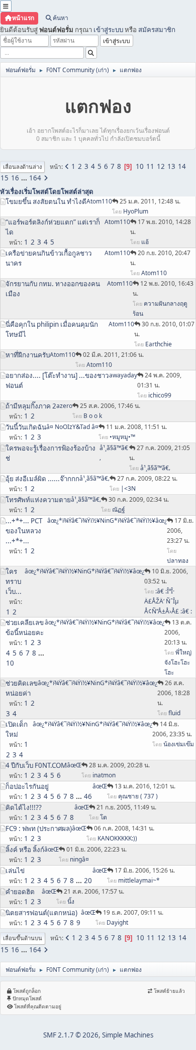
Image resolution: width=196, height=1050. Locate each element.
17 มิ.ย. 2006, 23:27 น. (180, 530)
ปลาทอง (177, 560)
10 (140, 166)
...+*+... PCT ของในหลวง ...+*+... (24, 530)
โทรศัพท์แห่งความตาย (38, 499)
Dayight (117, 922)
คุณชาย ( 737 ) (138, 796)
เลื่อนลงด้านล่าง (22, 166)
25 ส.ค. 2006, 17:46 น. (110, 405)
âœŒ (74, 765)
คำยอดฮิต (20, 891)
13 (171, 166)
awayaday (123, 375)
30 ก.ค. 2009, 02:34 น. (139, 499)
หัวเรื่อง (11, 191)
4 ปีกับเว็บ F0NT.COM (36, 765)
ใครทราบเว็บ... (14, 581)
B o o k (92, 415)
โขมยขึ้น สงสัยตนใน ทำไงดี (46, 201)
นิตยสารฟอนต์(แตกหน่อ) (41, 912)
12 (161, 166)
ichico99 (159, 395)
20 (88, 880)
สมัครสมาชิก (156, 29)
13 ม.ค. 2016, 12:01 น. (145, 786)
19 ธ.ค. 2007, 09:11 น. (133, 912)
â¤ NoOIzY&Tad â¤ (72, 427)
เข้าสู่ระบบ (108, 29)
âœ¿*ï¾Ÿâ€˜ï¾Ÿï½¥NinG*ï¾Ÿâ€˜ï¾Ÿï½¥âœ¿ (107, 520)
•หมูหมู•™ (122, 437)
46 (88, 796)
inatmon (104, 775)
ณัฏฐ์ (118, 509)
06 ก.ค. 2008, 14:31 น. (124, 828)
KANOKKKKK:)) (117, 838)
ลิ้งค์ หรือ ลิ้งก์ (25, 849)
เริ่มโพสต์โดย (41, 191)
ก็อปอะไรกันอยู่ (27, 786)
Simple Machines (127, 1034)
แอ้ (145, 242)
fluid (174, 713)
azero (64, 405)
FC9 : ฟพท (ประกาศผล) (39, 828)
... (25, 177)
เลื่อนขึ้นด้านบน (22, 938)
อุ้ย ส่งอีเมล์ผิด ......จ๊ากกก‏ (42, 478)
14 (182, 166)
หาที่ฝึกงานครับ (28, 354)
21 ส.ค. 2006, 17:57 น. (94, 891)
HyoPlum (135, 211)
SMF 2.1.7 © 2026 (71, 1034)
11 (150, 166)
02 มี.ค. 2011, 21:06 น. (113, 354)
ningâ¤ (79, 859)
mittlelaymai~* (139, 880)
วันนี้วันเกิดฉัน (26, 427)
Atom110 (99, 201)
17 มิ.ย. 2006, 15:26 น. (145, 870)
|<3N (128, 488)
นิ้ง (70, 901)
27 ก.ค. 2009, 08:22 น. (147, 478)
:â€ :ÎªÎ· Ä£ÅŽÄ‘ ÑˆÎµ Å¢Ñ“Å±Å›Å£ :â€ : (168, 601)
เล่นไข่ (15, 870)
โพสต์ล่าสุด (77, 191)
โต (103, 817)
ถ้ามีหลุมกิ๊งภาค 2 (31, 405)
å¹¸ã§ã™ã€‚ (155, 468)
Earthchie (158, 344)
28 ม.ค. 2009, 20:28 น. (119, 765)
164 (35, 177)
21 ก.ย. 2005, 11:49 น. (126, 807)
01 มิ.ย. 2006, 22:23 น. (96, 849)
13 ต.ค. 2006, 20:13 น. (177, 632)
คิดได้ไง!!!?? (24, 807)
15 (5, 177)
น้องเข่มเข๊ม (178, 744)
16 (15, 177)
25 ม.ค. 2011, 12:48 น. (150, 201)
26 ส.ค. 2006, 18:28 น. (173, 693)
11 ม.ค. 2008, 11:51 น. (136, 427)
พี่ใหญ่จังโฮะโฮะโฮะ (177, 662)
